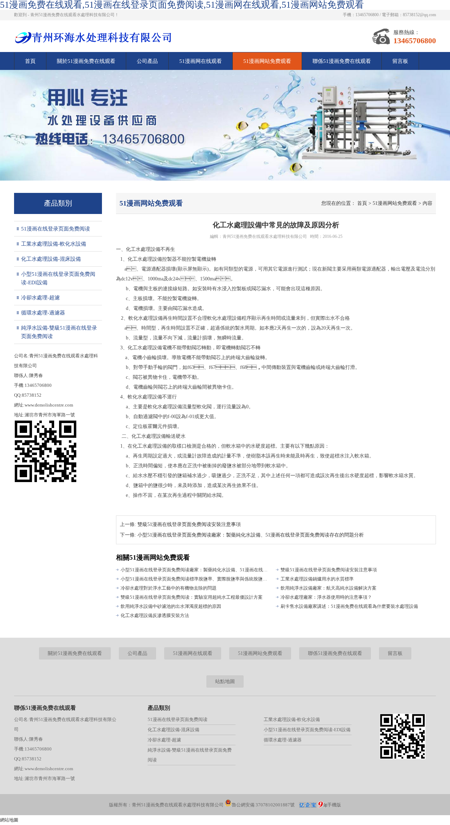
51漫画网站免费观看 (267, 61)
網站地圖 (9, 820)
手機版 (334, 804)
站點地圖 (225, 681)
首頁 (30, 61)
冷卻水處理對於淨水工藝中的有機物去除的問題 (169, 588)
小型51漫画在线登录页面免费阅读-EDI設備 (58, 278)
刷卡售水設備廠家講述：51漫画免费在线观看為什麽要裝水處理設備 (349, 606)
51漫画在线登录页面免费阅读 (55, 229)
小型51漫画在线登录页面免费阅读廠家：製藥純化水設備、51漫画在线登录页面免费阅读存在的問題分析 (250, 535)
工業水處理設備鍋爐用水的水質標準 (317, 579)
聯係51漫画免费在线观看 (342, 61)
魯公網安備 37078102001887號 (263, 804)
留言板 (400, 61)
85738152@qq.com (419, 14)
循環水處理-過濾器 (43, 313)
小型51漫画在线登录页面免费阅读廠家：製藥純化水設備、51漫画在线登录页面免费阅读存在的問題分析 (195, 569)
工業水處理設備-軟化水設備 (53, 244)
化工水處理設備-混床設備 (51, 259)
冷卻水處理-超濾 (40, 297)
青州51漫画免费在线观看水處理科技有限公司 (265, 236)
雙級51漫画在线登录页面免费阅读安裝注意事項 (189, 524)
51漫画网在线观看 (200, 61)
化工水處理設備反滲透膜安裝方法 (155, 615)
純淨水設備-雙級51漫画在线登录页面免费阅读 (59, 332)
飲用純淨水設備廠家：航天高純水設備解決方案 (329, 588)
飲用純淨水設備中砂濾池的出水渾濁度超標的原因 (171, 606)
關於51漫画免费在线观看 (86, 61)
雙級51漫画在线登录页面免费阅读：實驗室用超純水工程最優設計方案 (192, 597)
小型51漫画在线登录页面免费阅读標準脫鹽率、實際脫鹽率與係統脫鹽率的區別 (195, 579)
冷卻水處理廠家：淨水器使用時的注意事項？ (326, 597)
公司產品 (147, 61)
